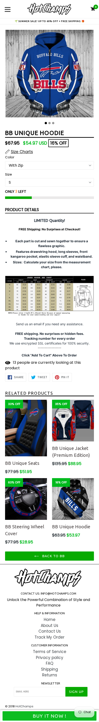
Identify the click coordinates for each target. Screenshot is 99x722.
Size (8, 174)
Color (9, 157)
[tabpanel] (49, 74)
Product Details (22, 209)
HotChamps (24, 706)
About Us (49, 625)
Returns (49, 675)
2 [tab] (49, 123)
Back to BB (53, 556)
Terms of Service (49, 651)
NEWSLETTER (50, 683)
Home (49, 619)
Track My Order (49, 637)
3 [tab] (53, 123)
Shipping (49, 669)
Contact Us (49, 631)
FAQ (49, 663)
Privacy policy (49, 657)
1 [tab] (46, 123)
